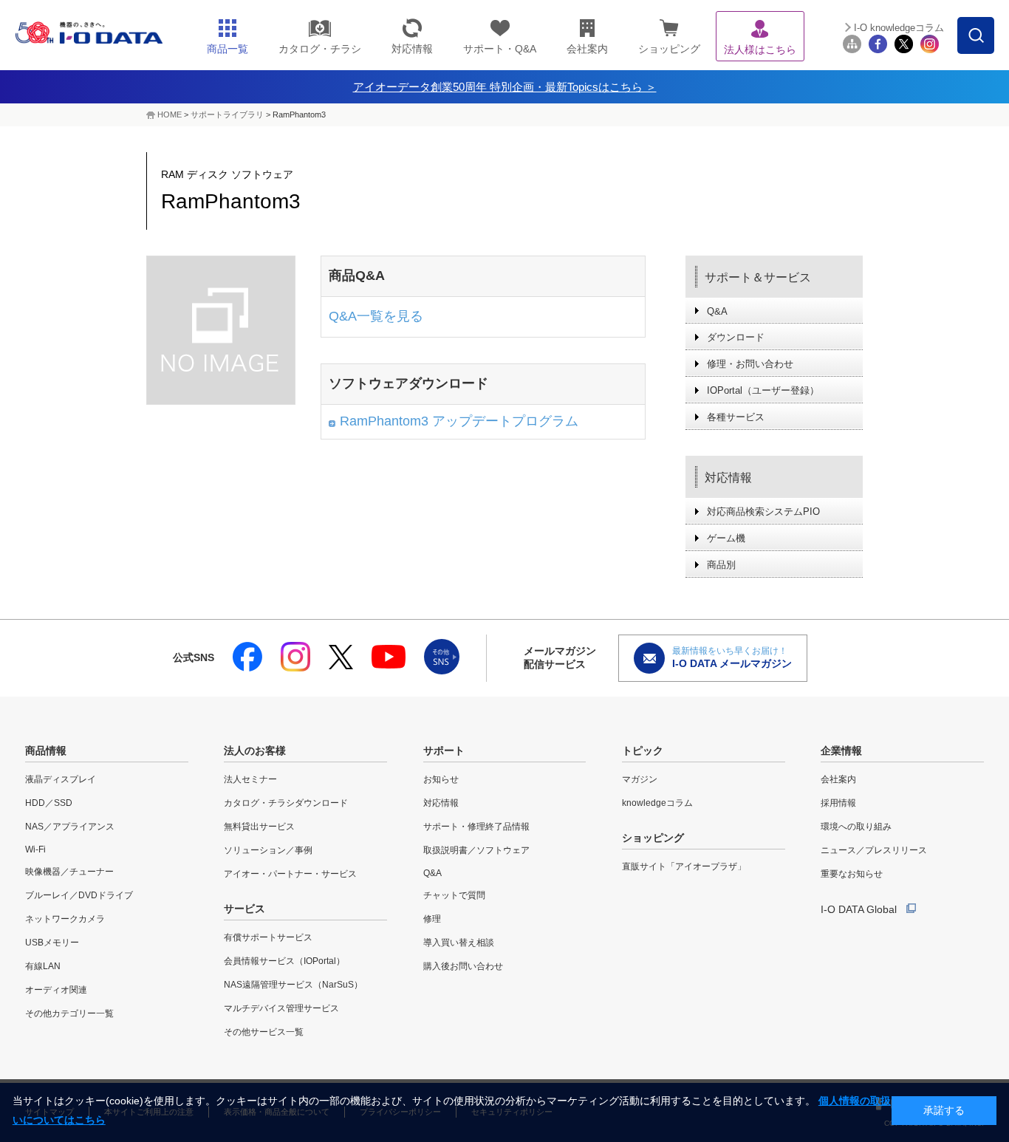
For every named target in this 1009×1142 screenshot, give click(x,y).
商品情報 (45, 750)
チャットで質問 (454, 895)
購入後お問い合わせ (463, 966)
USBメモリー (52, 942)
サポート (444, 750)
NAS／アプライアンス (69, 826)
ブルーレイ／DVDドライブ (79, 895)
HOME (169, 114)
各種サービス (736, 417)
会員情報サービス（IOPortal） (284, 961)
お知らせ (441, 779)
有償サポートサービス (268, 937)
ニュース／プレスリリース (874, 850)
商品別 (721, 564)
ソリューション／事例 (268, 850)
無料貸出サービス (259, 826)
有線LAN (43, 966)
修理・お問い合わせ (750, 363)
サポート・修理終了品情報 (476, 826)
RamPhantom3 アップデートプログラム (459, 421)
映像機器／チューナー (69, 871)
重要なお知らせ (852, 874)
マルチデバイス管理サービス (281, 1008)
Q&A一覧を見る (376, 316)
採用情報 (838, 803)
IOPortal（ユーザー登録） (763, 390)
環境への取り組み (856, 826)
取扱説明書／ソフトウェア (476, 850)
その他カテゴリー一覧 (69, 1013)
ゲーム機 (726, 538)
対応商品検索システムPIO (763, 511)
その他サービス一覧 (264, 1032)
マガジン (639, 779)
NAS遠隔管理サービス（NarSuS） (293, 984)
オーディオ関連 (56, 990)
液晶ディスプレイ (60, 779)
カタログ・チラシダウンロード (286, 803)
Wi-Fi (35, 849)
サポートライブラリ (227, 114)
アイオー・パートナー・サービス (290, 874)
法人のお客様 (255, 750)
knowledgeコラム (657, 803)
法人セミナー (250, 779)
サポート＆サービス (758, 277)
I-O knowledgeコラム (899, 27)
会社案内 (838, 779)
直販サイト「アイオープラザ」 (684, 866)
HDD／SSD (48, 803)
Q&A (717, 311)
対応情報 (728, 477)
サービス (244, 908)
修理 (432, 919)
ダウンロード (736, 337)
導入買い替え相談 (458, 942)
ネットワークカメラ (65, 919)
